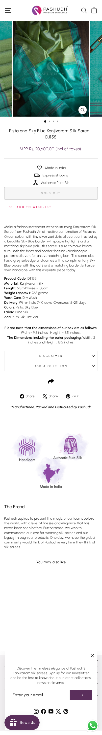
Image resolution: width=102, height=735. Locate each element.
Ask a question (51, 366)
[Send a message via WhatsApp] (93, 726)
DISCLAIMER (51, 356)
